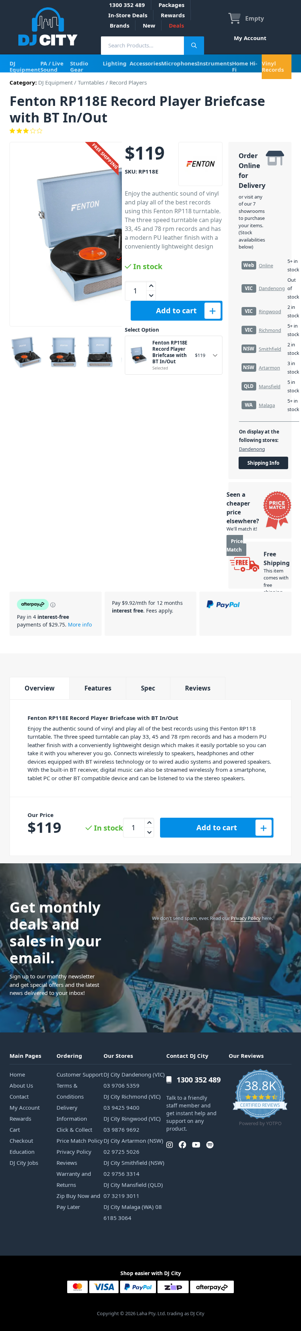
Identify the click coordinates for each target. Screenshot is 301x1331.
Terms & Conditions (70, 1091)
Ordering (69, 1055)
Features (97, 688)
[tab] (39, 688)
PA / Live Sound (52, 66)
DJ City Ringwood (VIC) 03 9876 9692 (132, 1124)
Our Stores (118, 1055)
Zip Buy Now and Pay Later (78, 1201)
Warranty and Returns (74, 1179)
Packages (171, 4)
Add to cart (176, 310)
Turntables (91, 82)
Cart (15, 1129)
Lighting (115, 63)
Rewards (173, 15)
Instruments (214, 63)
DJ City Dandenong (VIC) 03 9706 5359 (134, 1080)
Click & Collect (74, 1129)
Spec (148, 688)
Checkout (21, 1140)
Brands (119, 25)
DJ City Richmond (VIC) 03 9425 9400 (132, 1102)
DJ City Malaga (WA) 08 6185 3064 (133, 1212)
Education (22, 1151)
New (149, 25)
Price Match (234, 545)
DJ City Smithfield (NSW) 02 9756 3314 (134, 1168)
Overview (40, 688)
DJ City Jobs (24, 1162)
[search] (142, 45)
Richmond (270, 330)
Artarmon (269, 367)
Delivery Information (72, 1113)
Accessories (145, 63)
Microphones (179, 63)
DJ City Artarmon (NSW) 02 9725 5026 (133, 1146)
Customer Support (80, 1074)
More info (80, 624)
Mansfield (269, 386)
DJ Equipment (25, 66)
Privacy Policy (246, 918)
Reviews (197, 688)
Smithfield (270, 349)
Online (266, 265)
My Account (250, 38)
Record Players (128, 82)
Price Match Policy (80, 1140)
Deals (176, 25)
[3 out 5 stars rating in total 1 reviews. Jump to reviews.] (150, 131)
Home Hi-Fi (244, 66)
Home (17, 1074)
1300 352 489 (127, 4)
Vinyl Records (273, 66)
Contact (19, 1096)
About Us (21, 1085)
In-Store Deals (127, 15)
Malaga (267, 405)
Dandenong (272, 288)
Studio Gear (79, 66)
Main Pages (25, 1055)
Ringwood (270, 311)
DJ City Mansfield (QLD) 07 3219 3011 (133, 1190)
